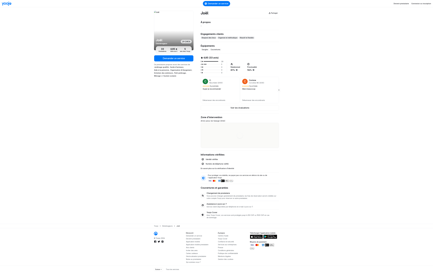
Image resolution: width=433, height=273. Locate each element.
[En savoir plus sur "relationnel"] (237, 70)
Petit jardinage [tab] (180, 73)
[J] (173, 30)
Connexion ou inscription (421, 4)
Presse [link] (220, 247)
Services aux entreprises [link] (227, 245)
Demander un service (218, 3)
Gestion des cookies (225, 259)
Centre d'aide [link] (223, 236)
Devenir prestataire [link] (193, 239)
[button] (220, 90)
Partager (274, 13)
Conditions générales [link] (226, 250)
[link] (156, 233)
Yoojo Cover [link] (222, 239)
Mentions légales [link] (224, 256)
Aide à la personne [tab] (161, 70)
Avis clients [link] (190, 247)
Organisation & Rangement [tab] (181, 70)
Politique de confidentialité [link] (228, 253)
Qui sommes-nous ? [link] (193, 262)
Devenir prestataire (401, 4)
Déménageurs (167, 226)
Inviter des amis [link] (192, 250)
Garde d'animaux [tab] (176, 67)
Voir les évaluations (239, 108)
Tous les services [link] (172, 269)
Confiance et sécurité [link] (226, 242)
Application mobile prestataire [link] (197, 245)
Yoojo (156, 226)
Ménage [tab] (157, 76)
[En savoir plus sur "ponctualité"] (253, 70)
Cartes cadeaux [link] (192, 253)
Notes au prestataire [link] (193, 259)
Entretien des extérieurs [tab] (163, 73)
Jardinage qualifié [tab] (161, 67)
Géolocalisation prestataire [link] (196, 256)
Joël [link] (178, 226)
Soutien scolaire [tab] (169, 76)
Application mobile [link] (193, 242)
